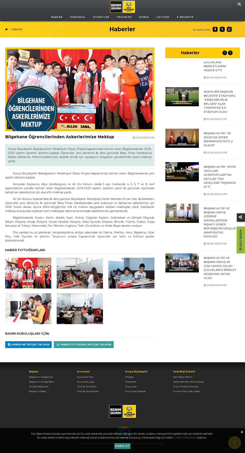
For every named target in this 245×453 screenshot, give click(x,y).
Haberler (17, 29)
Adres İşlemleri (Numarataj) (188, 381)
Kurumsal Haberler (135, 391)
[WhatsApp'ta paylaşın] (229, 29)
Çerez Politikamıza (185, 437)
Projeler (129, 376)
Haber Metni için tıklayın (30, 344)
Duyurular (131, 386)
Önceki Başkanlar (39, 386)
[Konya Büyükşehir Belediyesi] (122, 6)
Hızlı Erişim (240, 238)
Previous (224, 53)
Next (230, 53)
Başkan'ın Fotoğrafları (41, 381)
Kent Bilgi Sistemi (183, 376)
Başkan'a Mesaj (37, 391)
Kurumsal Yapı (85, 376)
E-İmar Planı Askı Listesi (186, 391)
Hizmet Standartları (88, 391)
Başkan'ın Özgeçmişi (41, 376)
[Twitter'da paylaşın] (222, 29)
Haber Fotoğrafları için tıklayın (85, 344)
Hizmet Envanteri (87, 386)
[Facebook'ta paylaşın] (215, 29)
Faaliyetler (130, 381)
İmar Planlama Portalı (185, 386)
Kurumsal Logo (85, 381)
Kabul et (122, 446)
